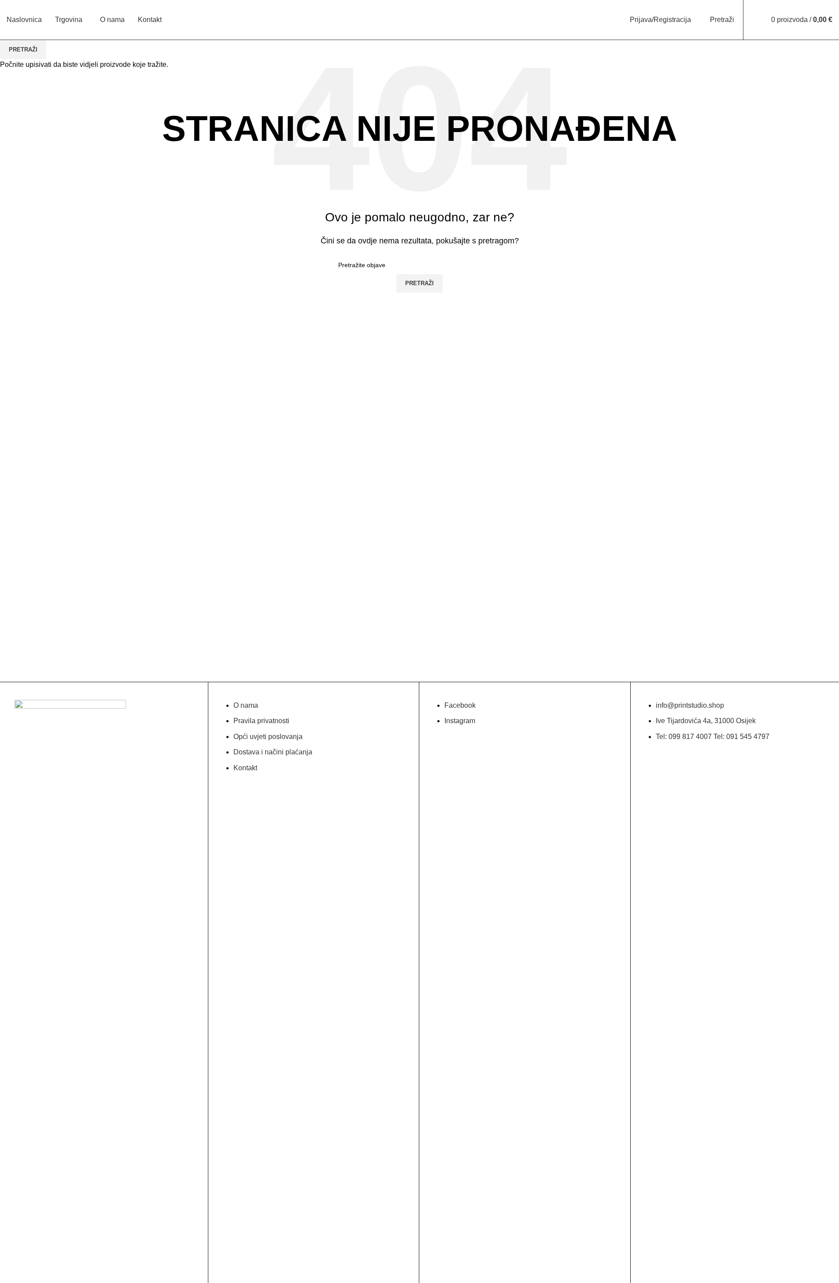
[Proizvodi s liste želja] (756, 20)
